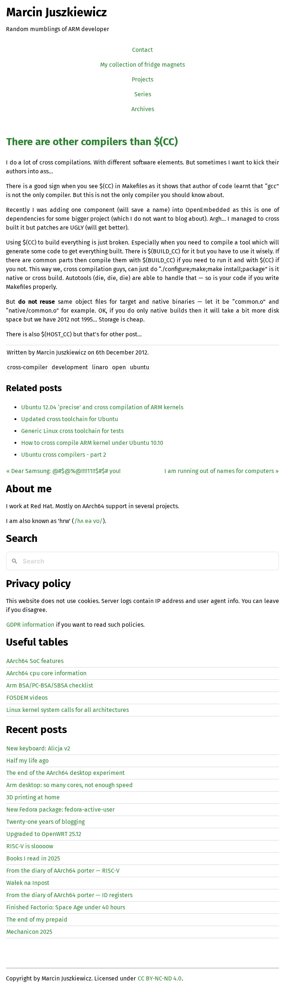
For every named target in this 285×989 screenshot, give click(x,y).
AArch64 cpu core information (46, 673)
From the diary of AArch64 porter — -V (62, 870)
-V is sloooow (29, 846)
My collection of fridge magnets (142, 64)
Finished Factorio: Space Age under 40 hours (65, 907)
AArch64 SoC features (34, 661)
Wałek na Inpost (27, 882)
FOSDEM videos (27, 697)
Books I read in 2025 (33, 858)
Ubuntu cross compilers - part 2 (63, 454)
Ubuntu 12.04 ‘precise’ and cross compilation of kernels (102, 407)
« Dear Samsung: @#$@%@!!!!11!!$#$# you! (63, 470)
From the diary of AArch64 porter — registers (69, 895)
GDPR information (30, 624)
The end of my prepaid (37, 919)
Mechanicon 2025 (29, 931)
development (70, 367)
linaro (100, 367)
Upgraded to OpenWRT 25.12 (43, 834)
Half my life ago (27, 760)
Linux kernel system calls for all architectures (67, 709)
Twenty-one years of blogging (45, 821)
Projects (142, 79)
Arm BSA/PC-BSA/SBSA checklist (49, 685)
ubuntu (139, 367)
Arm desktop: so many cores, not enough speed (69, 785)
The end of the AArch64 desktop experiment (65, 772)
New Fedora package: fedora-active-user (60, 809)
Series (142, 94)
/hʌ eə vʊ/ (88, 521)
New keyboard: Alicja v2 (38, 748)
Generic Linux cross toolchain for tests (72, 430)
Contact (142, 49)
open (119, 367)
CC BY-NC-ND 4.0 (159, 978)
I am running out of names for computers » (221, 470)
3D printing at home (33, 797)
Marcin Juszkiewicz (56, 12)
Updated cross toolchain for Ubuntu (69, 419)
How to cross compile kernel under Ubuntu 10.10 (92, 442)
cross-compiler (27, 367)
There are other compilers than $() (92, 142)
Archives (142, 109)
